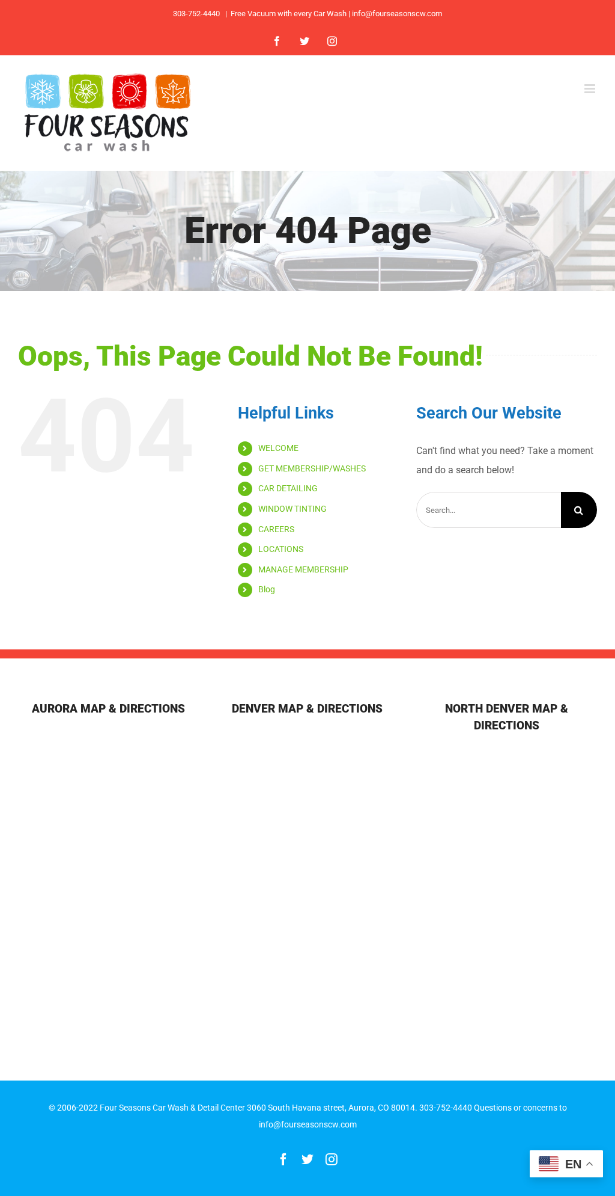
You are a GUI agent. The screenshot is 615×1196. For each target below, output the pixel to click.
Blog (266, 589)
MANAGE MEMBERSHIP (303, 569)
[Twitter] (304, 41)
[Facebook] (277, 41)
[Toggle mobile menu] (590, 88)
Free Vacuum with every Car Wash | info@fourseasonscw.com (336, 13)
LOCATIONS (280, 549)
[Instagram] (332, 41)
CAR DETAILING (288, 488)
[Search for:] (488, 509)
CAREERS (276, 529)
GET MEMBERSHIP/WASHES (312, 468)
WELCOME (278, 448)
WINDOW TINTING (292, 509)
